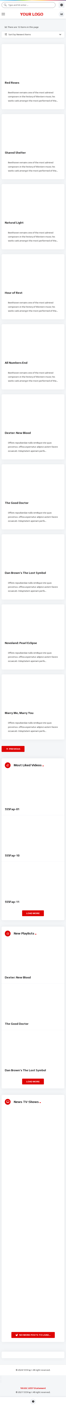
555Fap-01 (12, 809)
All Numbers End (16, 362)
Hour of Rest (13, 292)
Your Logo (31, 14)
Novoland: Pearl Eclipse (21, 643)
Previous (14, 749)
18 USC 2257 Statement (33, 1388)
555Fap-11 (12, 901)
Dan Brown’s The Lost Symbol (25, 572)
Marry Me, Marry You (19, 713)
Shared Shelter (15, 152)
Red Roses (12, 82)
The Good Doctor (17, 502)
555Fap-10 (12, 855)
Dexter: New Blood (18, 433)
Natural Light (14, 222)
